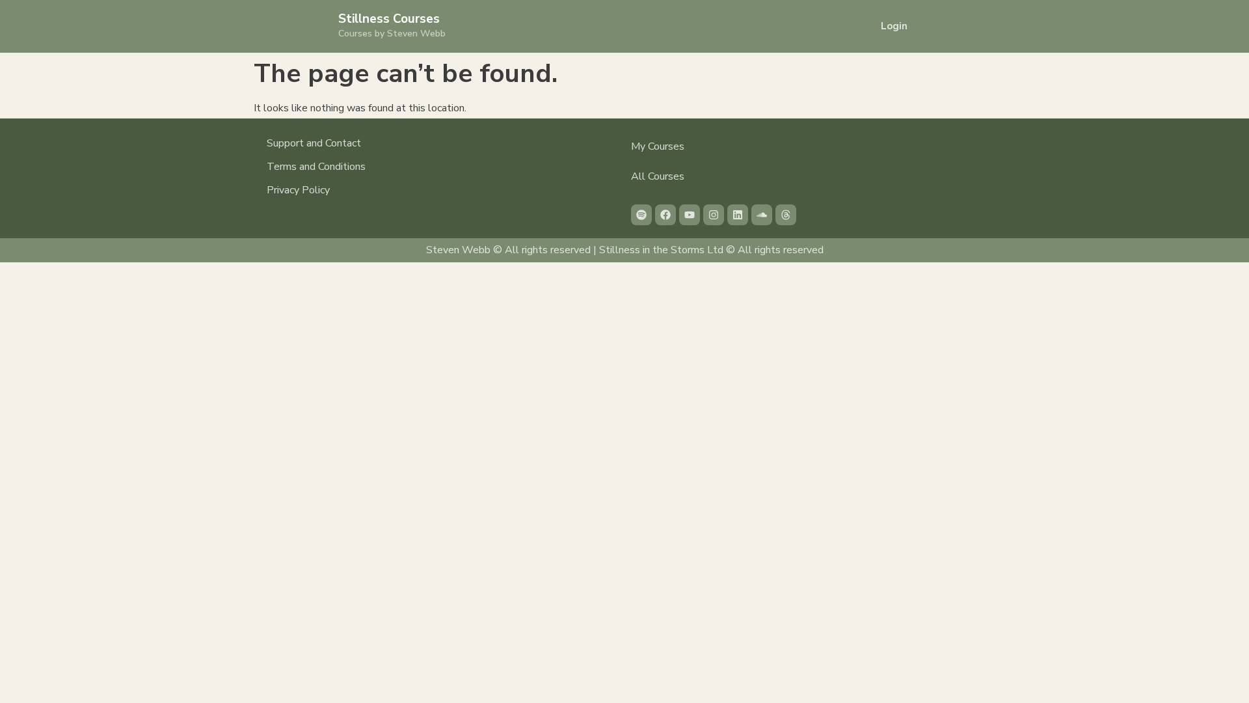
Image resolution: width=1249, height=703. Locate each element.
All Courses (657, 176)
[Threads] (785, 214)
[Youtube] (689, 214)
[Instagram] (713, 214)
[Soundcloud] (761, 214)
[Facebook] (665, 214)
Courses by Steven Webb (392, 33)
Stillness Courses (389, 18)
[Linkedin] (737, 214)
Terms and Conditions (316, 166)
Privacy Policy (298, 190)
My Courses (657, 146)
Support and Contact (314, 143)
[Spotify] (641, 214)
